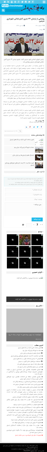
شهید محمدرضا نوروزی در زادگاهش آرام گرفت (28, 299)
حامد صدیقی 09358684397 (30, 451)
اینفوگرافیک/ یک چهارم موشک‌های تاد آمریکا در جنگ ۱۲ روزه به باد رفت (25, 337)
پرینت (41, 29)
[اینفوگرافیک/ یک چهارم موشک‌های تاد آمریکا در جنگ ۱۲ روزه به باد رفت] (24, 325)
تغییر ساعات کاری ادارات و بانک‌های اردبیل (22, 140)
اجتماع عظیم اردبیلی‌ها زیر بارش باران (23, 155)
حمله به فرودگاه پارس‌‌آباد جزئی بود (24, 147)
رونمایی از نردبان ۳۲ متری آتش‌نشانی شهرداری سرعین (25, 20)
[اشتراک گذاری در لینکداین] (26, 127)
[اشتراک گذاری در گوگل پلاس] (30, 127)
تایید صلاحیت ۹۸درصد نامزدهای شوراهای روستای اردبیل (19, 164)
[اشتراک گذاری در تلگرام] (34, 127)
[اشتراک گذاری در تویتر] (37, 127)
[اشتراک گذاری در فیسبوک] (41, 127)
